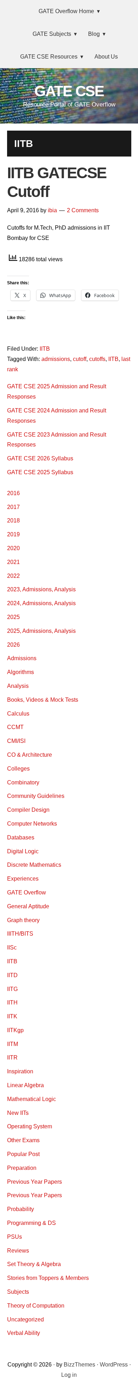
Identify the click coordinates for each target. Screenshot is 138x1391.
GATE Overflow (26, 892)
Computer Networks (32, 824)
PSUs (14, 1237)
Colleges (18, 769)
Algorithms (20, 672)
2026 (13, 645)
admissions (55, 359)
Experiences (23, 879)
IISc (12, 947)
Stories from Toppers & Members (48, 1278)
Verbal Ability (23, 1333)
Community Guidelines (35, 796)
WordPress (114, 1365)
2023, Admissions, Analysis (41, 589)
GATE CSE (69, 91)
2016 (13, 493)
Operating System (29, 1126)
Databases (20, 837)
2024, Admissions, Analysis (41, 603)
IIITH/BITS (20, 934)
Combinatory (23, 782)
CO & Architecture (29, 755)
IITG (12, 989)
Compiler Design (28, 810)
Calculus (18, 714)
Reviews (18, 1251)
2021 (13, 562)
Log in (69, 1375)
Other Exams (23, 1140)
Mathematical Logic (31, 1099)
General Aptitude (28, 906)
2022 (13, 576)
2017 (13, 507)
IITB (45, 349)
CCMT (15, 727)
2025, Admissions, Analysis (41, 631)
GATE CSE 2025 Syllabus (40, 472)
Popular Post (23, 1154)
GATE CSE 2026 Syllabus (40, 458)
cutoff (79, 359)
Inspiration (20, 1071)
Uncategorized (25, 1319)
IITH (12, 1003)
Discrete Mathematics (34, 865)
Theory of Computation (35, 1306)
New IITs (18, 1113)
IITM (12, 1044)
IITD (12, 975)
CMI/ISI (16, 741)
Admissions (21, 658)
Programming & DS (31, 1223)
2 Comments (83, 210)
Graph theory (23, 920)
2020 (13, 548)
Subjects (18, 1292)
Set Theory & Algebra (34, 1264)
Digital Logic (23, 851)
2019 (13, 534)
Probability (20, 1209)
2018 (13, 520)
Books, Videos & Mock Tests (42, 700)
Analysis (18, 686)
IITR (12, 1058)
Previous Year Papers (34, 1182)
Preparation (21, 1168)
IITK (12, 1016)
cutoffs (97, 359)
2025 (13, 617)
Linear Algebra (25, 1085)
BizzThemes (79, 1365)
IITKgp (15, 1030)
